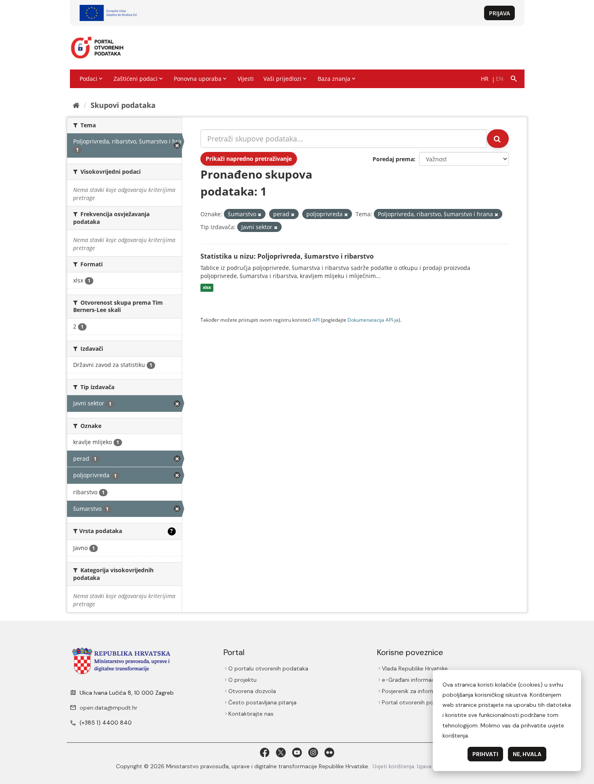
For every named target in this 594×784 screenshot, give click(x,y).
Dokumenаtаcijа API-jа (373, 319)
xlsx (207, 288)
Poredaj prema (393, 159)
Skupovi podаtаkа (123, 105)
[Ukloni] (259, 214)
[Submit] (498, 138)
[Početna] (76, 105)
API (316, 319)
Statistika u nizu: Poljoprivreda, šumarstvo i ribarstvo (287, 256)
